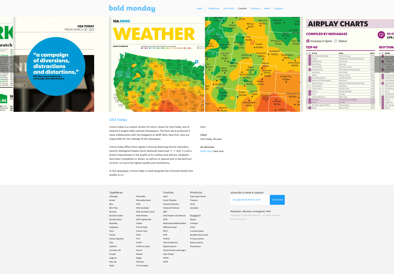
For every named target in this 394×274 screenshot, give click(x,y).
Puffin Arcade (143, 246)
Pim (138, 238)
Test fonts (228, 8)
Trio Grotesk (142, 265)
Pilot (138, 235)
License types (197, 231)
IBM (165, 212)
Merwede (140, 196)
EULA (192, 227)
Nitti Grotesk (142, 208)
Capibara (113, 227)
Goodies (194, 208)
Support (278, 8)
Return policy (196, 242)
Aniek (112, 200)
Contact (194, 223)
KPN (165, 219)
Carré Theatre (170, 200)
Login (200, 8)
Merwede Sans (143, 200)
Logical (113, 258)
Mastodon (235, 211)
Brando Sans (115, 219)
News (267, 8)
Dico (111, 231)
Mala (111, 265)
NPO (165, 231)
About (193, 219)
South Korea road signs (174, 250)
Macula (113, 262)
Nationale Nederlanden (174, 223)
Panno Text (141, 231)
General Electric (171, 204)
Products (255, 8)
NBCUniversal (170, 227)
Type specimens (198, 196)
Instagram (259, 211)
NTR (165, 235)
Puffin (139, 242)
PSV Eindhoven (170, 242)
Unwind (242, 219)
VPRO (166, 258)
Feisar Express (116, 238)
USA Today (168, 254)
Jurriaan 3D (115, 250)
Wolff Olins (206, 151)
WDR (165, 262)
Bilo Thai (113, 208)
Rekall (139, 254)
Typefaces (213, 8)
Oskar (139, 223)
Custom (242, 8)
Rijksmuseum (170, 246)
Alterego (113, 196)
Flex (111, 242)
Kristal (112, 254)
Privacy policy (197, 238)
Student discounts (199, 235)
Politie (166, 238)
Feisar (112, 235)
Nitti (138, 204)
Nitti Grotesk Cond (145, 212)
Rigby (139, 258)
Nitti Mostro (142, 215)
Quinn (139, 250)
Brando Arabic (116, 215)
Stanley (140, 262)
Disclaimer (195, 246)
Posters (194, 200)
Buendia (113, 223)
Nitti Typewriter (143, 219)
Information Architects (174, 215)
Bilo (111, 204)
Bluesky (247, 211)
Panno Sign (141, 227)
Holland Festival (171, 208)
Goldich (113, 246)
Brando (112, 212)
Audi (165, 196)
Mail (268, 211)
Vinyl (192, 204)
